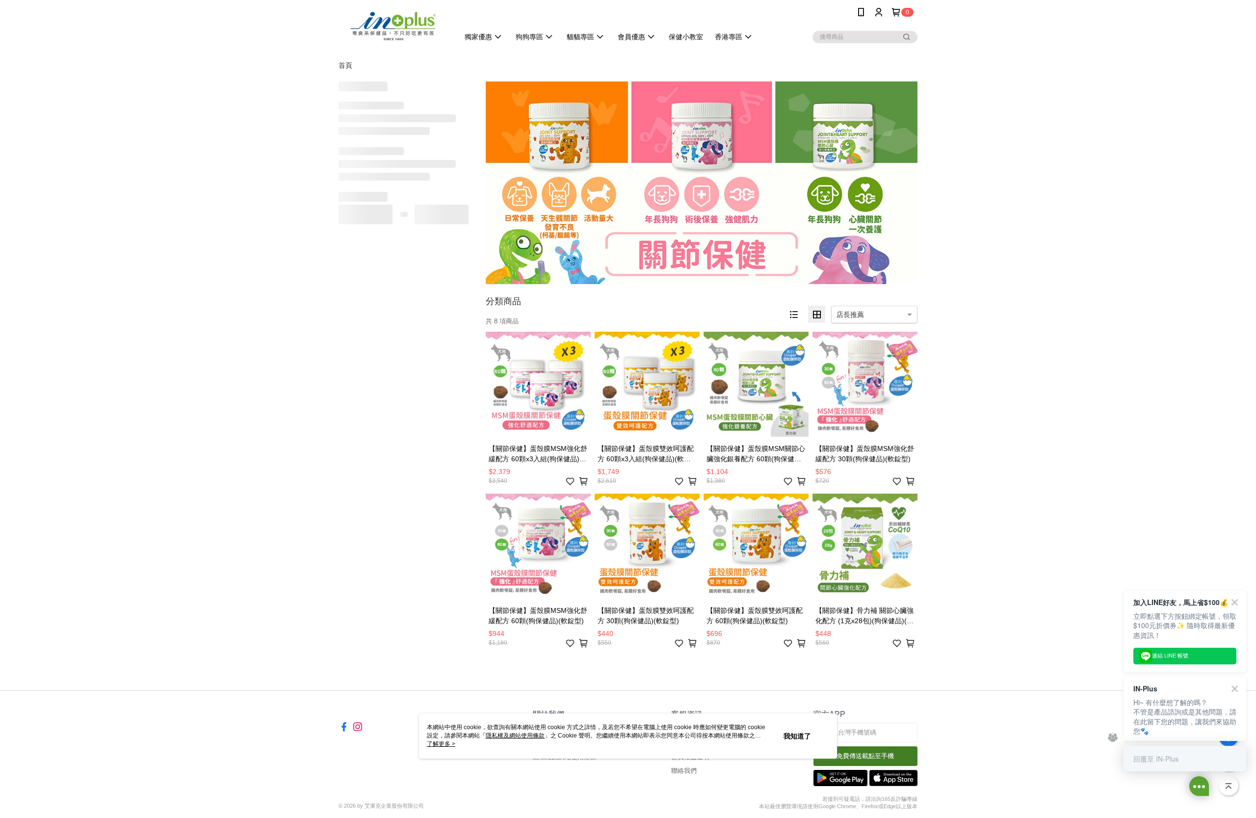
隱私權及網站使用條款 (515, 735)
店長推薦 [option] (850, 314)
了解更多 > (441, 743)
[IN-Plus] (393, 26)
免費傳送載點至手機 (865, 756)
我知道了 (797, 736)
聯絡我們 (684, 770)
